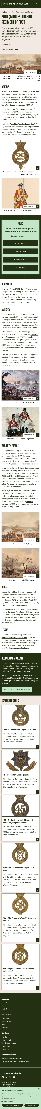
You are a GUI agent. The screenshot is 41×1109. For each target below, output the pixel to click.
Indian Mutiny (28, 615)
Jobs (3, 1024)
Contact (4, 1009)
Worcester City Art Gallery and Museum (17, 689)
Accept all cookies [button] (12, 1105)
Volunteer (5, 1027)
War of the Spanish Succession (13, 105)
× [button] (39, 1089)
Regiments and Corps (24, 12)
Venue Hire (5, 1049)
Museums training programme (12, 1059)
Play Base (5, 1037)
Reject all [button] (31, 1105)
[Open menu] (36, 4)
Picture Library (6, 1046)
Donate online (6, 1021)
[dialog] (20, 1098)
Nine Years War (31, 97)
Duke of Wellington (13, 487)
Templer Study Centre (9, 1043)
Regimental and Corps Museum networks (15, 1062)
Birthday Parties (7, 1040)
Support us (5, 1018)
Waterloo (29, 501)
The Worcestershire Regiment (17, 648)
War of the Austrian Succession (22, 124)
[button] (20, 1102)
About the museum (8, 1003)
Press (3, 1006)
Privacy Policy (12, 1098)
